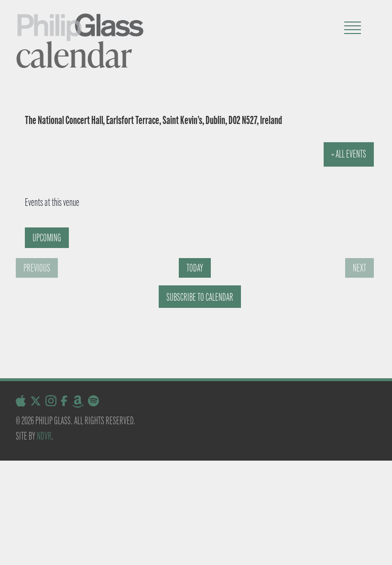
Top (369, 542)
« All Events (348, 154)
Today (194, 268)
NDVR (44, 436)
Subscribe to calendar (199, 297)
